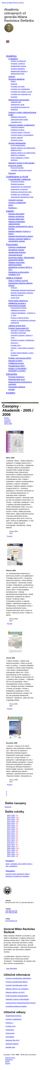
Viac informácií (11, 968)
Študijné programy (17, 184)
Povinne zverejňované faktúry (17, 982)
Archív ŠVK (15, 298)
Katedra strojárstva (16, 216)
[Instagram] (6, 37)
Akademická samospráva (18, 100)
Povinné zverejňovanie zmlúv (16, 985)
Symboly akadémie (18, 69)
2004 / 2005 (12, 856)
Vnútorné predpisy (17, 127)
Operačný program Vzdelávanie (22, 340)
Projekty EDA (16, 345)
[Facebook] (6, 35)
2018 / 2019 (12, 829)
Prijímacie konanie (17, 182)
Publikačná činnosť (16, 363)
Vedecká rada (16, 102)
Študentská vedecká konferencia (23, 290)
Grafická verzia (10, 1057)
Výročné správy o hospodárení (22, 135)
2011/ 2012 (12, 842)
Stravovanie (10, 1033)
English (7, 1063)
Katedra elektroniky (16, 219)
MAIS (10, 205)
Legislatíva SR (16, 122)
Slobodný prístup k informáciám (21, 163)
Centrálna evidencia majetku (16, 1006)
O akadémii (13, 59)
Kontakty (10, 392)
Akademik (7, 422)
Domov (6, 418)
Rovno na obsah (7, 2)
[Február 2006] (15, 567)
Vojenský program (15, 200)
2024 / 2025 (13, 817)
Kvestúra (14, 97)
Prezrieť (9, 536)
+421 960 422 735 (11, 911)
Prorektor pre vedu (18, 86)
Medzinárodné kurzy (16, 379)
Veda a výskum (14, 277)
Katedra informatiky (16, 214)
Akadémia (11, 56)
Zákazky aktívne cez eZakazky (17, 989)
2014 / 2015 (12, 836)
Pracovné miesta (15, 165)
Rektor (13, 81)
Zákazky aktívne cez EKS (15, 992)
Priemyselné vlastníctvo (18, 301)
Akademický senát (17, 105)
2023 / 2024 (13, 819)
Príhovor (14, 288)
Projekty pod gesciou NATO (19, 358)
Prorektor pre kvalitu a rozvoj (21, 92)
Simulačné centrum (16, 250)
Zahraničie (11, 374)
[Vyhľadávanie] (5, 398)
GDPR (7, 1061)
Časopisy (12, 173)
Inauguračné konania (18, 308)
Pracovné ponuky (17, 168)
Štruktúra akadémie (16, 79)
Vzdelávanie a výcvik (17, 176)
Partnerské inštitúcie (16, 387)
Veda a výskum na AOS (18, 281)
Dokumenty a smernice (19, 189)
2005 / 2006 (8, 423)
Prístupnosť (9, 1059)
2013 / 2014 (12, 838)
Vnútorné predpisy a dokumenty (21, 125)
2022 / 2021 (12, 823)
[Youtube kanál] (6, 39)
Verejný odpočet (17, 138)
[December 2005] (15, 739)
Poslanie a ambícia (18, 64)
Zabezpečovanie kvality (19, 119)
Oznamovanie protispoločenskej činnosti (20, 1003)
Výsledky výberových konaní (21, 170)
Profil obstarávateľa (18, 145)
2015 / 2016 (12, 835)
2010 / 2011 (12, 844)
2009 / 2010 (12, 846)
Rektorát (14, 84)
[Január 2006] (15, 654)
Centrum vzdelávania (17, 203)
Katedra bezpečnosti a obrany (20, 236)
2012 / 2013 (12, 840)
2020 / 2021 (12, 825)
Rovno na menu (18, 2)
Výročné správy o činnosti (20, 132)
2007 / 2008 (12, 850)
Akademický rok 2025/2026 (21, 187)
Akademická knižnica (17, 252)
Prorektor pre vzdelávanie (20, 89)
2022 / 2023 (13, 821)
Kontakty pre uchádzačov (20, 194)
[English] (21, 41)
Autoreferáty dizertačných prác (22, 197)
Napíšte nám (10, 1047)
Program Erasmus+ (16, 377)
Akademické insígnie (18, 66)
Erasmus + (12, 208)
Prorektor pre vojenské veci (21, 94)
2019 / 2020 (12, 827)
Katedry (10, 211)
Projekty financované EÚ (18, 328)
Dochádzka (10, 1037)
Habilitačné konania (18, 310)
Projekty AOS (11, 1026)
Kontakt (11, 389)
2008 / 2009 (13, 848)
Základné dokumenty (18, 117)
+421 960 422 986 (11, 912)
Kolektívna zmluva (17, 130)
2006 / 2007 (12, 852)
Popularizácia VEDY (16, 366)
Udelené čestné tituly (17, 326)
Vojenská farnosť (15, 255)
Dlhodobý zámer (17, 140)
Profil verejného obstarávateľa (17, 996)
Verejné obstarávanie (17, 143)
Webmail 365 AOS (12, 1040)
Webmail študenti (12, 1044)
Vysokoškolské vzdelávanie (19, 179)
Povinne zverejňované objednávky (18, 978)
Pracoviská (12, 244)
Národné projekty (15, 361)
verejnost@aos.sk (11, 921)
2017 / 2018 (12, 831)
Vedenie (11, 77)
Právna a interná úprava (20, 318)
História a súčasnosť (18, 61)
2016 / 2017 (12, 833)
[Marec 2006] (15, 454)
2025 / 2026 (12, 815)
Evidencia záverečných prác (21, 192)
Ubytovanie (10, 1030)
